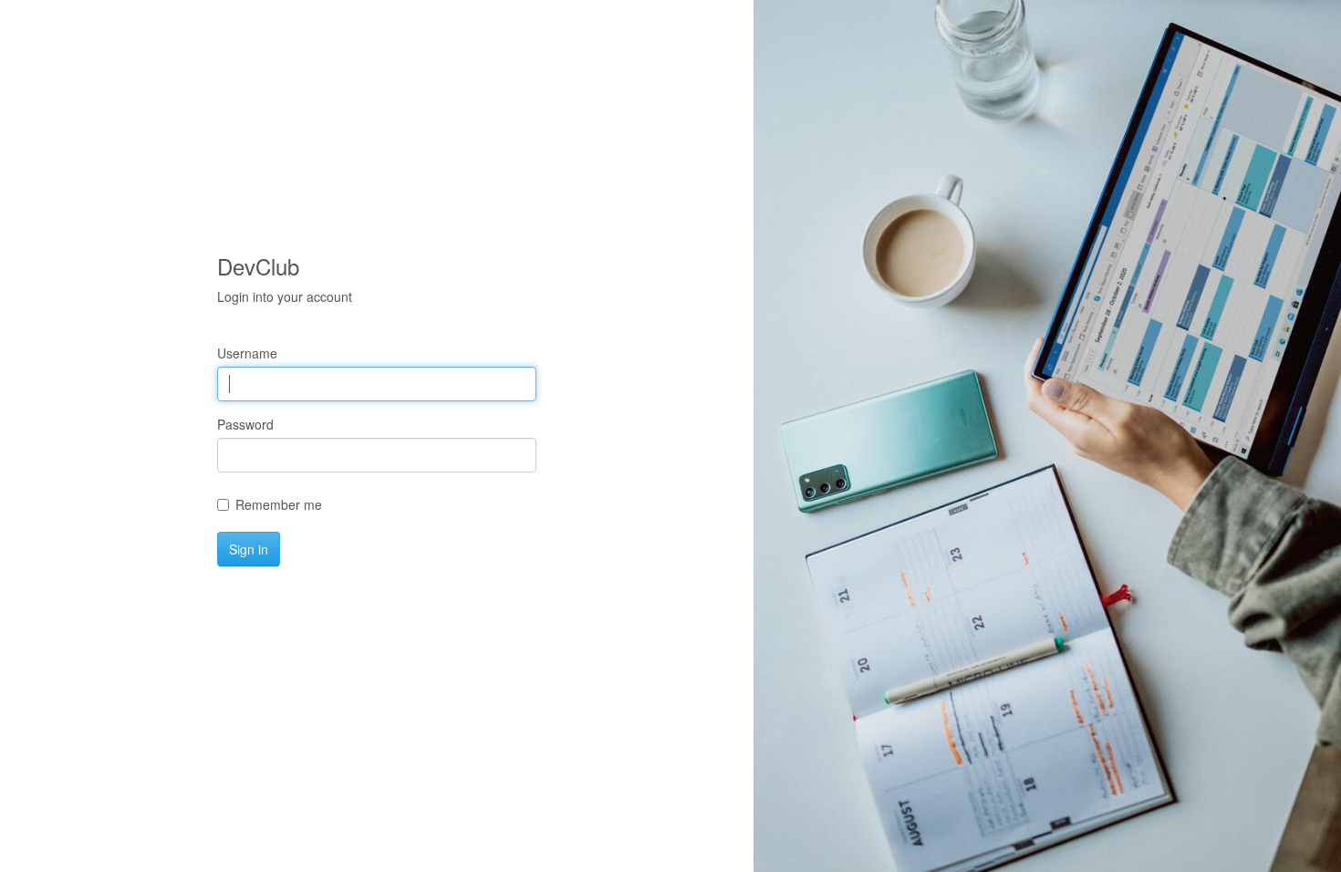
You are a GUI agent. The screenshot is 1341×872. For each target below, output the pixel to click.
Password (245, 424)
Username (247, 353)
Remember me (278, 504)
